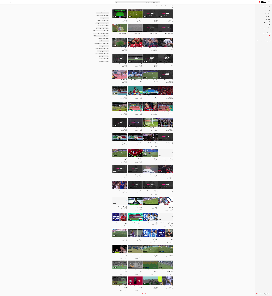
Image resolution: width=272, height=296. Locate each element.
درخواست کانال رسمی (268, 41)
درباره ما (270, 40)
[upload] (13, 2)
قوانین (262, 40)
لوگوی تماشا (262, 41)
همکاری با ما (266, 40)
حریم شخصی (259, 40)
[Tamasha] (262, 2)
